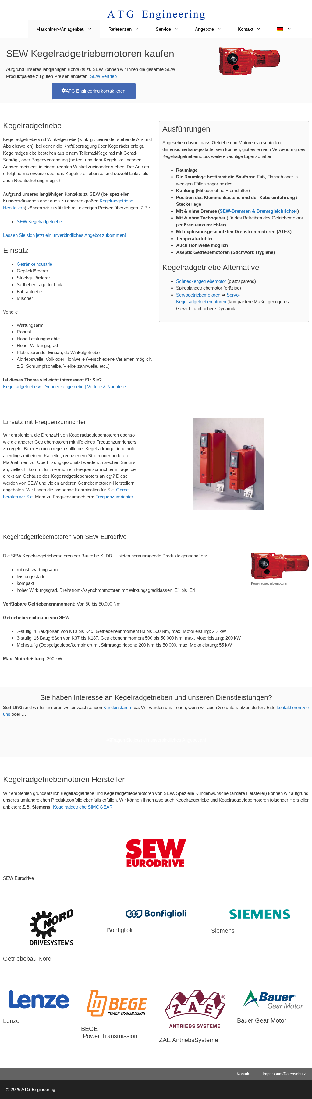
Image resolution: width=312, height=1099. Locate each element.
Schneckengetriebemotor (201, 281)
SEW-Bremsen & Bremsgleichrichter (258, 211)
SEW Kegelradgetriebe (39, 221)
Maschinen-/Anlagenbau (60, 29)
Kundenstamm (118, 707)
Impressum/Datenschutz (284, 1074)
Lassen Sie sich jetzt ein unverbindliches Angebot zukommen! (64, 235)
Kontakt (245, 29)
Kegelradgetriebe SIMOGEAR (83, 806)
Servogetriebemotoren (199, 294)
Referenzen (120, 29)
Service (163, 29)
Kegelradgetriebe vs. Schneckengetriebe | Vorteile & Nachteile (64, 386)
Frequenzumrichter (114, 496)
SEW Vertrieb (103, 76)
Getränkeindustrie (34, 264)
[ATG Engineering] (156, 14)
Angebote (204, 29)
